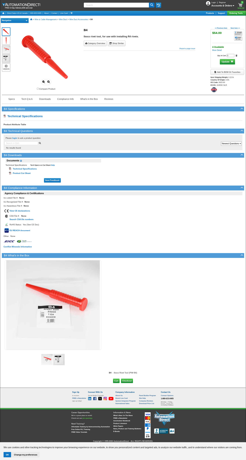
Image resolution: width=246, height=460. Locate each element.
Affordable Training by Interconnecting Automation (90, 427)
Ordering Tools (236, 13)
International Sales (122, 403)
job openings (87, 418)
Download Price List (146, 403)
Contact (54, 13)
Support (222, 13)
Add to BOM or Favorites (228, 72)
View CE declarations (20, 211)
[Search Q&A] (40, 143)
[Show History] (158, 5)
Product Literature (120, 423)
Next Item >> (235, 28)
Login (213, 2)
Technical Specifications (24, 116)
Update (225, 62)
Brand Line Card (121, 398)
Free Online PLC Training (80, 429)
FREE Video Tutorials (79, 432)
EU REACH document (20, 230)
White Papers (118, 426)
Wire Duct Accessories (78, 19)
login (14, 138)
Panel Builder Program (147, 395)
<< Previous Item (221, 28)
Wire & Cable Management (46, 19)
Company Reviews (146, 401)
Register (222, 2)
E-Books (116, 431)
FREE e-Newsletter (120, 418)
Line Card (64, 13)
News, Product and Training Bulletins (127, 429)
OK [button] (7, 454)
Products (210, 13)
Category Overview (96, 43)
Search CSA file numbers (21, 219)
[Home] (3, 13)
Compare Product (47, 89)
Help (53, 165)
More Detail (217, 50)
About (46, 13)
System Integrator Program (125, 401)
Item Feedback (52, 180)
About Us (119, 395)
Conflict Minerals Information (18, 247)
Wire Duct (63, 19)
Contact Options (167, 395)
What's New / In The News (123, 415)
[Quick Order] (71, 13)
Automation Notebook (121, 421)
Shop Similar (118, 43)
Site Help (142, 398)
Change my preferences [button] (25, 454)
